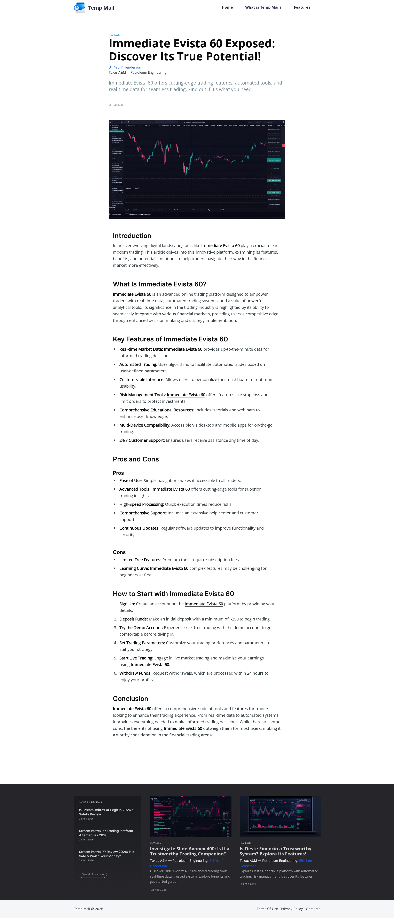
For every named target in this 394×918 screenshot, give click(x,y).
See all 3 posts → (93, 874)
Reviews (114, 35)
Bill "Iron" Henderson (125, 67)
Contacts (313, 909)
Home (227, 7)
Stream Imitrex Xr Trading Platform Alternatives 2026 (106, 833)
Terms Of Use (267, 909)
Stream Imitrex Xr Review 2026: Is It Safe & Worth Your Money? (106, 854)
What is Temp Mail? (263, 7)
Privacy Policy (292, 909)
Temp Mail (82, 909)
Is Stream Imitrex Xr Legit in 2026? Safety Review (106, 812)
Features (302, 7)
